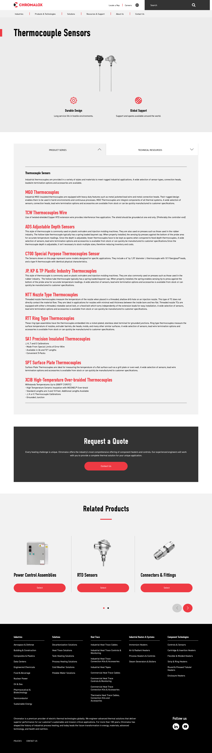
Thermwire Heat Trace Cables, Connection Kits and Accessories (105, 698)
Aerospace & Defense (24, 644)
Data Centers (20, 661)
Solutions (56, 637)
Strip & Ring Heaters (177, 661)
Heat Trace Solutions (62, 650)
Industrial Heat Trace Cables (104, 644)
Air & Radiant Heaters (139, 650)
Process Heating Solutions (64, 661)
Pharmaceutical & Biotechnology (22, 691)
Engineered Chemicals (24, 667)
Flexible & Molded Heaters (180, 656)
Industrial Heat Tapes (101, 667)
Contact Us (106, 466)
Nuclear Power (21, 678)
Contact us (31, 741)
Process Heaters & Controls (142, 656)
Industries (18, 637)
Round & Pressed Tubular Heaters (180, 668)
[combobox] (137, 5)
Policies (18, 741)
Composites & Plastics (24, 656)
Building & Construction (25, 650)
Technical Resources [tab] (150, 150)
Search (193, 5)
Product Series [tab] (57, 150)
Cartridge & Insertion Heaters (182, 650)
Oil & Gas (18, 684)
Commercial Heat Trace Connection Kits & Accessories (105, 688)
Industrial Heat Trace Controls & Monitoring (106, 652)
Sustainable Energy (23, 703)
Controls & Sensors (177, 644)
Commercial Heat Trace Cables (105, 672)
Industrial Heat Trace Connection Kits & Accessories (105, 660)
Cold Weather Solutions (63, 667)
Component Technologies (178, 637)
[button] (104, 608)
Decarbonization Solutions (64, 644)
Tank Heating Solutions (63, 656)
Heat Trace (95, 637)
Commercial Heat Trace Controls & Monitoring (102, 680)
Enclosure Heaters (176, 675)
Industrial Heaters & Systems (141, 637)
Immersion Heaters (138, 644)
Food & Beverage (22, 673)
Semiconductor (21, 698)
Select (40, 587)
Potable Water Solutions (63, 673)
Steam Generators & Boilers (142, 661)
